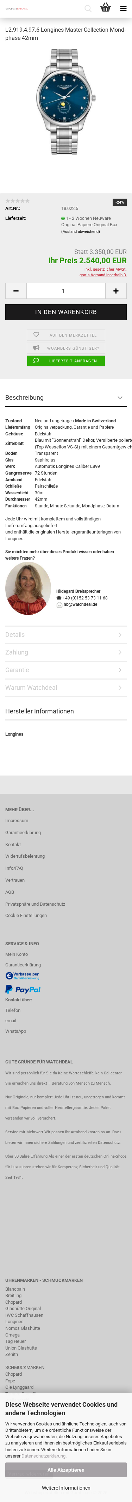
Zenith (11, 1354)
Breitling (13, 1295)
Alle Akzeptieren (66, 1470)
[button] (15, 291)
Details (15, 634)
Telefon (12, 1010)
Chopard (13, 1302)
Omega (12, 1335)
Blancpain (15, 1289)
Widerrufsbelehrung (25, 856)
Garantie (82, 427)
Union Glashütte (21, 1348)
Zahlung (16, 652)
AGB (9, 892)
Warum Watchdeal (31, 687)
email (10, 1020)
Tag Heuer (15, 1341)
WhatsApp (15, 1031)
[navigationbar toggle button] (123, 9)
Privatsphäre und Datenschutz (35, 904)
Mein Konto (16, 954)
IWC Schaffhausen (24, 1315)
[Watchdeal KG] (14, 9)
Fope (10, 1380)
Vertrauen (15, 880)
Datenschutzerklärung (43, 1456)
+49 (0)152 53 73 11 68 (85, 598)
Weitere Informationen (66, 1488)
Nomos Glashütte (22, 1328)
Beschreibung (24, 397)
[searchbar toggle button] (88, 9)
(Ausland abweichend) (80, 231)
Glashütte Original (23, 1308)
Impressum (16, 820)
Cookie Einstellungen (26, 915)
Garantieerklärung (23, 832)
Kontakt (13, 844)
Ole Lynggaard (19, 1387)
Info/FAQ (14, 868)
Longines (14, 1321)
